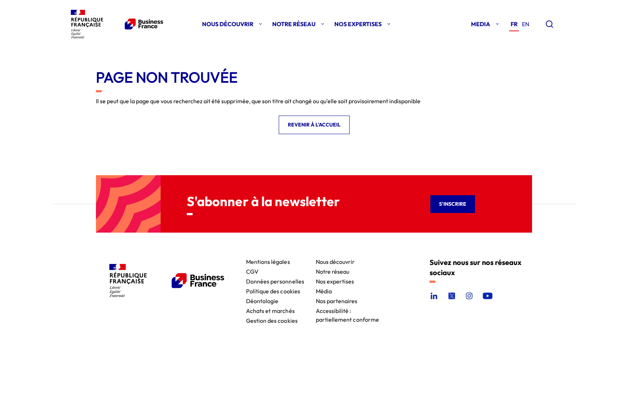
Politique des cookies (273, 291)
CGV (252, 271)
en (525, 24)
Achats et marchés (270, 310)
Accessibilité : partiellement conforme (347, 310)
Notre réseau (333, 271)
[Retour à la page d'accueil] (115, 24)
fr (514, 24)
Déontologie (262, 300)
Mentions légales (268, 261)
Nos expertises (335, 281)
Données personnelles (275, 281)
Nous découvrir (335, 261)
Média (324, 291)
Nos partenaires (337, 300)
